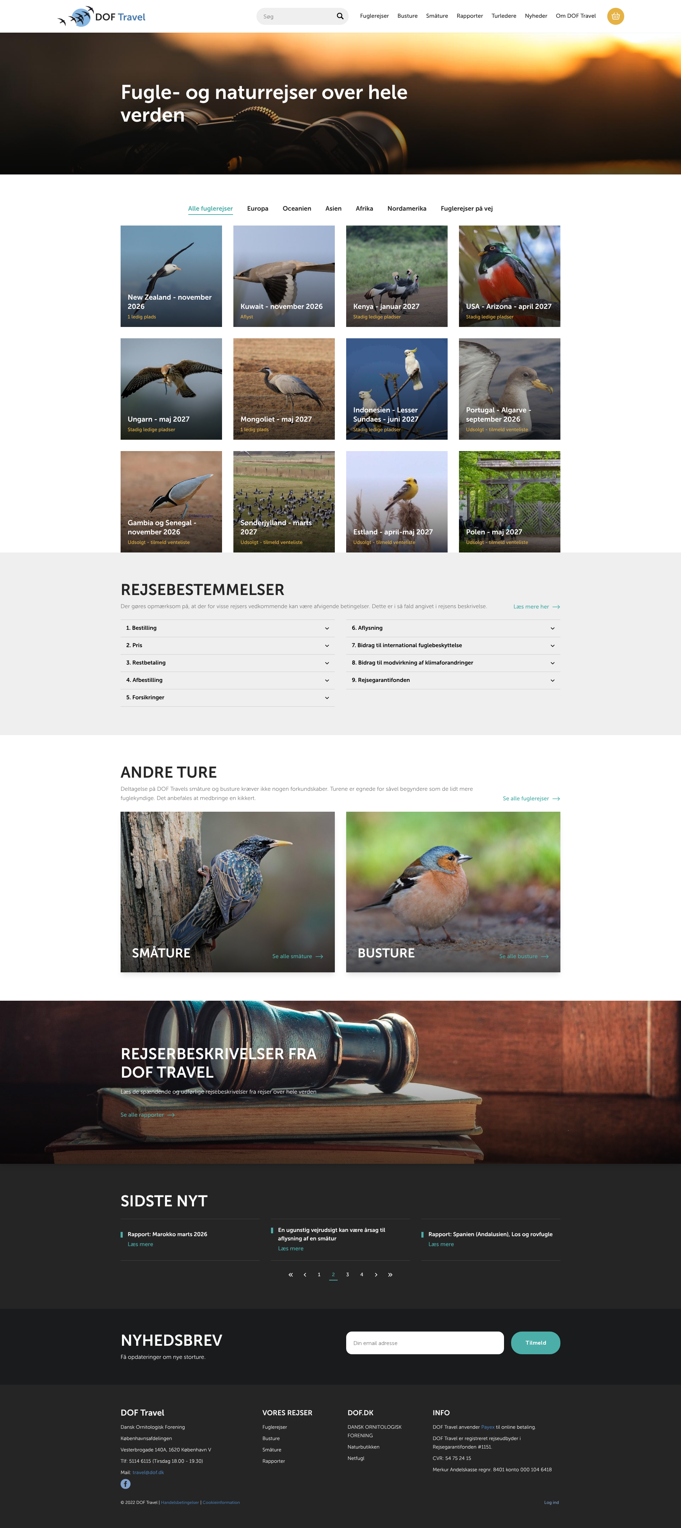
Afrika (364, 208)
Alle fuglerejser (210, 208)
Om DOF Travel (576, 16)
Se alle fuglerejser (526, 799)
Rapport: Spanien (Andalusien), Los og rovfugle (490, 1235)
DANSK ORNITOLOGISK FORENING (375, 1431)
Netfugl (356, 1458)
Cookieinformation (221, 1502)
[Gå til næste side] (376, 1274)
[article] (171, 276)
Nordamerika (406, 208)
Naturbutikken (364, 1447)
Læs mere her (531, 607)
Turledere (504, 16)
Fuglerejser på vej (467, 208)
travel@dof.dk (148, 1472)
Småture (437, 16)
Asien (334, 208)
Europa (257, 208)
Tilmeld (535, 1343)
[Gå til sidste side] (390, 1274)
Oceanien (297, 208)
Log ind (551, 1502)
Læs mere (140, 1244)
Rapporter (469, 16)
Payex (488, 1427)
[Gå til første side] (291, 1274)
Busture (408, 16)
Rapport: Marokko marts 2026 (167, 1235)
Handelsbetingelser (180, 1502)
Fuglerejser (374, 16)
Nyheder (536, 16)
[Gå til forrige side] (305, 1274)
